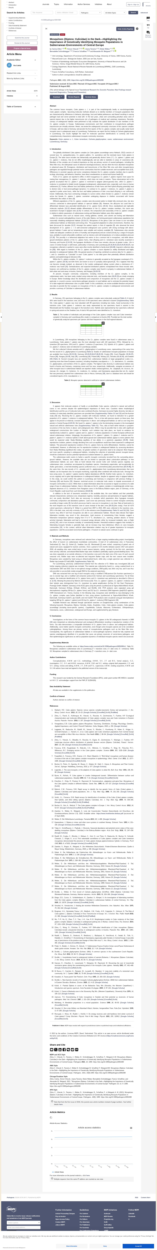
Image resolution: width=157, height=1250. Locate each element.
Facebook (131, 1216)
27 (129, 245)
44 (51, 359)
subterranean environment (123, 139)
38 (56, 356)
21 (116, 245)
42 (120, 356)
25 (124, 245)
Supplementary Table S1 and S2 (113, 510)
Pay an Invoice (60, 1216)
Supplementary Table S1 (88, 426)
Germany (63, 142)
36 (130, 354)
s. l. (66, 139)
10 (104, 206)
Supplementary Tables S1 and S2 (108, 413)
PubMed (114, 712)
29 (54, 249)
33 (99, 271)
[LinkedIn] (60, 1050)
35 (111, 354)
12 (66, 208)
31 (79, 257)
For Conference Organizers (89, 1230)
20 (113, 245)
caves (109, 139)
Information (68, 4)
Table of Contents (14, 106)
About (109, 4)
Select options (13, 1222)
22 (118, 245)
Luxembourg (54, 142)
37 (132, 354)
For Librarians (85, 1222)
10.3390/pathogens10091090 (51, 20)
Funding (11, 23)
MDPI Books (108, 1216)
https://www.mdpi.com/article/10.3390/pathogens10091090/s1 (103, 646)
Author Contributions (15, 20)
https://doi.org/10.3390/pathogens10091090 (87, 80)
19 (71, 242)
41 (118, 356)
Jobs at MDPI (60, 1225)
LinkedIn (131, 1213)
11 (106, 206)
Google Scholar (90, 712)
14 (79, 211)
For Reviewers (85, 1216)
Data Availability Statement (17, 25)
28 (114, 247)
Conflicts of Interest (15, 28)
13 (68, 208)
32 (66, 262)
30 (75, 252)
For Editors (83, 1219)
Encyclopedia (108, 1227)
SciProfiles (108, 1225)
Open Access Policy (62, 1219)
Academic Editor (13, 60)
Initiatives (98, 4)
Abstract (11, 2)
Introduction (12, 5)
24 (122, 245)
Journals (45, 4)
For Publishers (85, 1225)
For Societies (84, 1227)
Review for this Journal (22, 43)
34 (75, 354)
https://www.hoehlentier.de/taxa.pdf (109, 813)
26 (127, 245)
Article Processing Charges (65, 1213)
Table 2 (89, 352)
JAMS (106, 1230)
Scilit (108, 712)
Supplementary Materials (17, 18)
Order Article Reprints (125, 29)
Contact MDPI (60, 1222)
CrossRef (100, 712)
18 (53, 237)
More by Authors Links (15, 78)
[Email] (52, 1050)
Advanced (144, 13)
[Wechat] (68, 1050)
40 (98, 356)
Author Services (84, 4)
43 (123, 356)
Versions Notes (90, 97)
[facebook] (64, 1050)
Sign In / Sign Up (133, 4)
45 (126, 440)
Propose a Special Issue (22, 48)
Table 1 (123, 298)
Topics (56, 4)
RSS (136, 1197)
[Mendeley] (76, 1050)
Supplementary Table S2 (84, 561)
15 (83, 220)
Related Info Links (14, 73)
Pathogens (10, 1197)
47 (57, 522)
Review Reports (73, 97)
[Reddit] (73, 1050)
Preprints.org (108, 1219)
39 (76, 356)
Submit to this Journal (22, 38)
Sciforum (107, 1213)
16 (85, 220)
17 (87, 220)
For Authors (84, 1213)
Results (11, 7)
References (12, 31)
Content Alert (145, 1197)
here (61, 1104)
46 (129, 467)
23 (120, 245)
